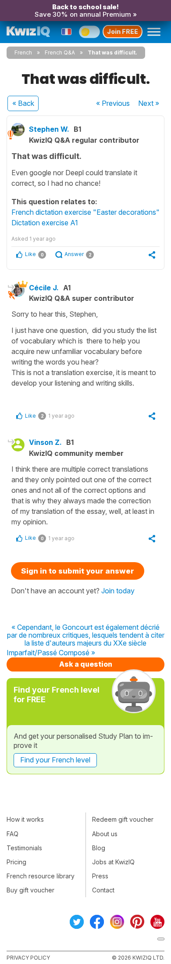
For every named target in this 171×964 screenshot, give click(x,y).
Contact (103, 890)
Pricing (16, 862)
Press (100, 876)
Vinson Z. (45, 442)
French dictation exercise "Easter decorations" (85, 212)
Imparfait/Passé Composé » (51, 653)
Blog (98, 848)
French (23, 52)
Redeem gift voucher (122, 819)
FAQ (12, 834)
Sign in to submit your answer (77, 571)
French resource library (41, 876)
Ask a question (85, 664)
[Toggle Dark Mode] (89, 31)
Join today (118, 590)
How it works (25, 819)
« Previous (113, 103)
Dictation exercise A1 (44, 222)
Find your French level (55, 759)
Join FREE (122, 31)
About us (105, 834)
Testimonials (24, 848)
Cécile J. (44, 287)
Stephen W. (49, 129)
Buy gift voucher (30, 890)
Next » (148, 103)
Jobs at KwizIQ (113, 862)
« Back (23, 103)
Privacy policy (28, 957)
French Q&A (60, 52)
